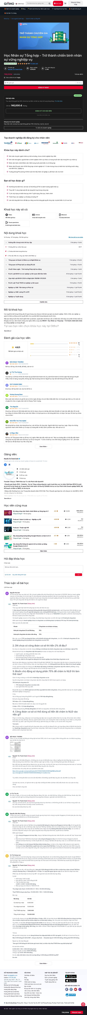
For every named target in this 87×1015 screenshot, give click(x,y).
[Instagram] (79, 989)
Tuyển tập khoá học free (60, 9)
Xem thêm (43, 446)
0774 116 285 (12, 977)
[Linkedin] (71, 989)
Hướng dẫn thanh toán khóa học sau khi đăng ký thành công (13, 995)
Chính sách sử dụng (29, 982)
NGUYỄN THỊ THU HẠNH (18, 421)
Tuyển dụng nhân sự (50, 982)
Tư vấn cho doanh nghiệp (43, 128)
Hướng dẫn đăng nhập (10, 989)
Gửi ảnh (8, 574)
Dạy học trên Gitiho (50, 975)
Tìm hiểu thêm (58, 101)
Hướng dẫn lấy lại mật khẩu (11, 991)
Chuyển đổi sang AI (76, 9)
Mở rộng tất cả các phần (76, 237)
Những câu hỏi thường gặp (11, 985)
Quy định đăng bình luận (19, 574)
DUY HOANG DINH (16, 384)
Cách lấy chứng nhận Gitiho (32, 997)
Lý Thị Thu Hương (16, 372)
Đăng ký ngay (43, 87)
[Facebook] (66, 989)
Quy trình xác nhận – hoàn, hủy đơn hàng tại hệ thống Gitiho (33, 994)
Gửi (78, 574)
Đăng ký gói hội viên (43, 111)
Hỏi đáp (26, 979)
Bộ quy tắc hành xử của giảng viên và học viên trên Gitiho (32, 989)
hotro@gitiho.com (12, 975)
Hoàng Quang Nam (16, 394)
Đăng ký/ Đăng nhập (75, 3)
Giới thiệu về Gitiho (29, 975)
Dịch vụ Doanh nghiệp (51, 977)
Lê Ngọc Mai (14, 433)
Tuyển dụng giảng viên (51, 979)
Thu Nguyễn (14, 406)
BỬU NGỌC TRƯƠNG (17, 362)
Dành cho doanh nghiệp (12, 9)
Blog (24, 9)
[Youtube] (75, 989)
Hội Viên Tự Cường (11, 13)
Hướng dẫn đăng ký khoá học (12, 987)
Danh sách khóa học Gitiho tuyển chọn (39, 9)
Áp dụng (79, 82)
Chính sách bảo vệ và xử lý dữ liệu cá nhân (32, 985)
